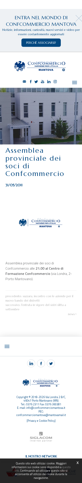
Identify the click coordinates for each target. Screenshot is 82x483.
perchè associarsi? (41, 43)
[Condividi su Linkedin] (31, 363)
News (71, 314)
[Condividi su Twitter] (51, 363)
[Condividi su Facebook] (41, 363)
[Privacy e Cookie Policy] (41, 421)
